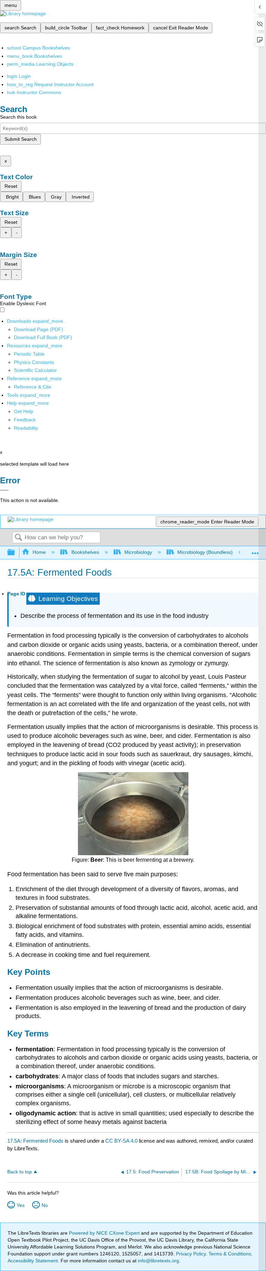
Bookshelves (85, 552)
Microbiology (138, 552)
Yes (21, 1205)
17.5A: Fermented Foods (35, 1141)
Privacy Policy (191, 1253)
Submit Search (21, 139)
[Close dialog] (4, 490)
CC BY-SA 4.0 (121, 1141)
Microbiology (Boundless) (205, 552)
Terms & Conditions (230, 1253)
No (45, 1205)
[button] (25, 419)
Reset (11, 186)
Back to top (19, 1171)
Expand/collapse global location (255, 550)
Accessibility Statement (33, 1260)
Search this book (18, 117)
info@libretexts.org (157, 1260)
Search (18, 537)
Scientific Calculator (35, 370)
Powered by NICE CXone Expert (105, 1233)
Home (39, 552)
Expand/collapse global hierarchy (15, 552)
